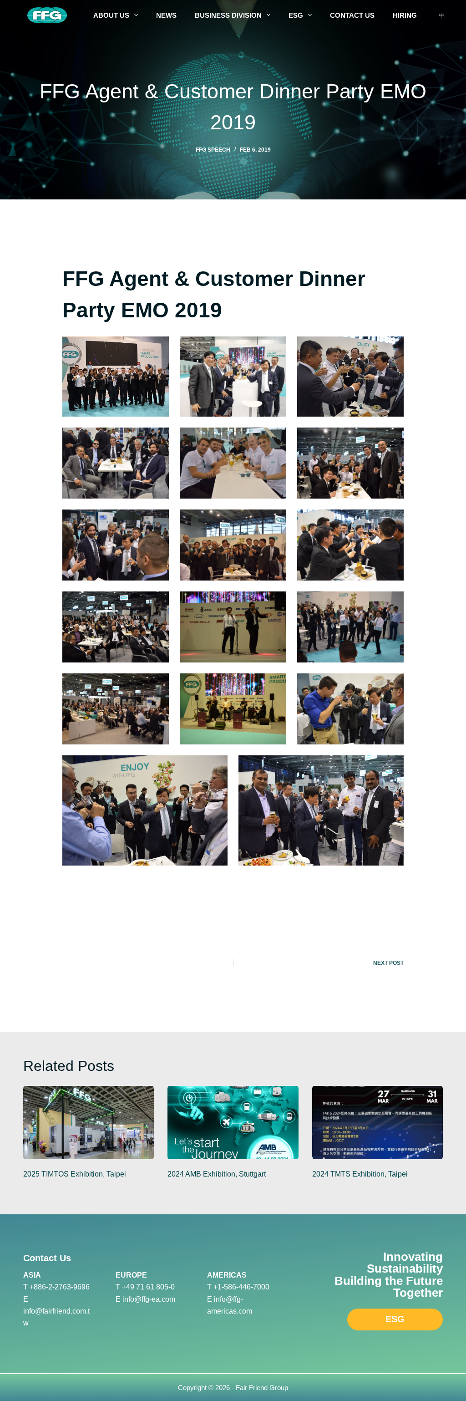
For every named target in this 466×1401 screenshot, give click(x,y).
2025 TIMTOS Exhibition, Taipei (74, 1174)
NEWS (166, 15)
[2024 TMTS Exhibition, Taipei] (377, 1123)
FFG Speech (213, 150)
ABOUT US (111, 15)
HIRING (405, 15)
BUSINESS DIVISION (228, 15)
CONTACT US (352, 15)
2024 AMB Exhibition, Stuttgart (216, 1174)
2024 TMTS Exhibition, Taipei (360, 1174)
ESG (296, 15)
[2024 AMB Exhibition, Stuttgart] (232, 1123)
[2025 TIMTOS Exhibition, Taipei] (88, 1123)
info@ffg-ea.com (148, 1299)
